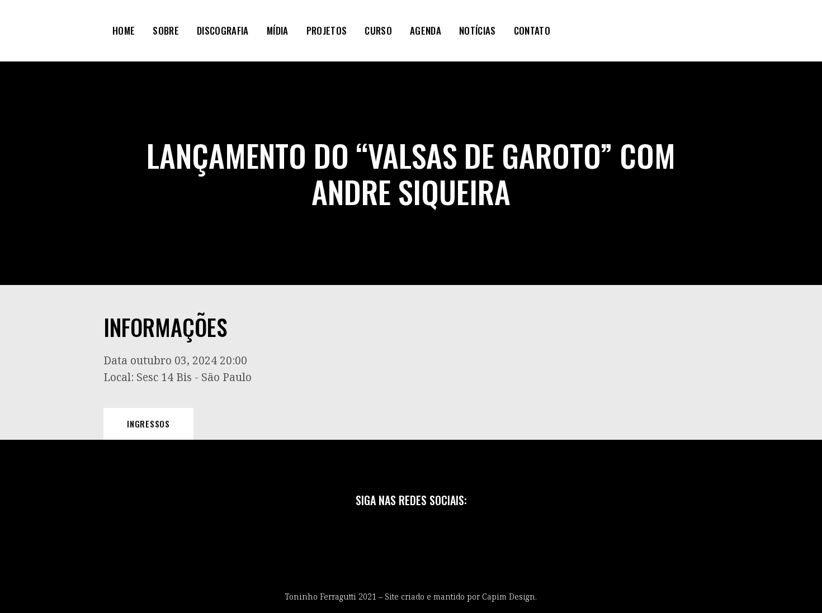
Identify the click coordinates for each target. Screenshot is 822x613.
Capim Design (508, 596)
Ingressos (148, 423)
